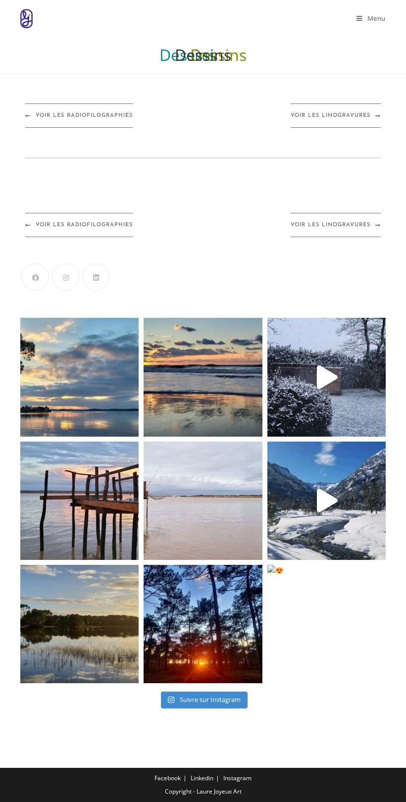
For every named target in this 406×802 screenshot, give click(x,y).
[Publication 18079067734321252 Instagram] (79, 624)
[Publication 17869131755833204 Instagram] (326, 377)
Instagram (237, 778)
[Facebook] (35, 277)
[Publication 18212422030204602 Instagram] (203, 377)
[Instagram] (65, 277)
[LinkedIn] (95, 277)
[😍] (326, 624)
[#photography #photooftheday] (79, 501)
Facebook (167, 778)
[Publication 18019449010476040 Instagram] (326, 501)
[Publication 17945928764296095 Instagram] (203, 624)
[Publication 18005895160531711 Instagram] (203, 501)
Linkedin (202, 778)
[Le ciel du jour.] (79, 377)
